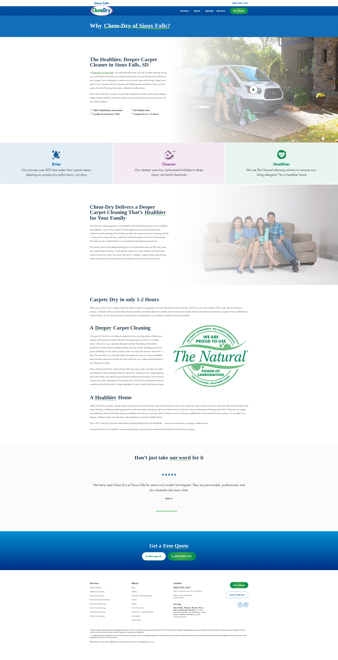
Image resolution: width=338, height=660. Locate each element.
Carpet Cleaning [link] (96, 587)
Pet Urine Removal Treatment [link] (100, 599)
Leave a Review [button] (237, 594)
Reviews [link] (221, 10)
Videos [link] (134, 603)
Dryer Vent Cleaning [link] (97, 616)
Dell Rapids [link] (190, 614)
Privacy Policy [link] (136, 620)
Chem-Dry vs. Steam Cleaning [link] (142, 612)
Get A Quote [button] (239, 10)
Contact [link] (177, 583)
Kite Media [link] (151, 642)
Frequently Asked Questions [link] (142, 595)
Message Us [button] (155, 556)
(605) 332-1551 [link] (182, 587)
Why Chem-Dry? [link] (138, 608)
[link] (254, 90)
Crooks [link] (203, 612)
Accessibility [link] (136, 616)
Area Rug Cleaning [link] (97, 595)
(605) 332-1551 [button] (183, 556)
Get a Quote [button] (239, 585)
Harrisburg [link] (196, 612)
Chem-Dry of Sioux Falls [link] (103, 72)
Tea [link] (190, 612)
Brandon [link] (185, 612)
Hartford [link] (182, 614)
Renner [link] (176, 614)
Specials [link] (209, 10)
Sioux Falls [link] (177, 612)
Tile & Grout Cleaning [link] (97, 608)
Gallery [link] (134, 591)
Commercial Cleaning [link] (97, 603)
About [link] (197, 10)
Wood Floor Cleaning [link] (97, 612)
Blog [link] (133, 587)
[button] (240, 604)
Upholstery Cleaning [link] (97, 591)
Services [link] (184, 10)
